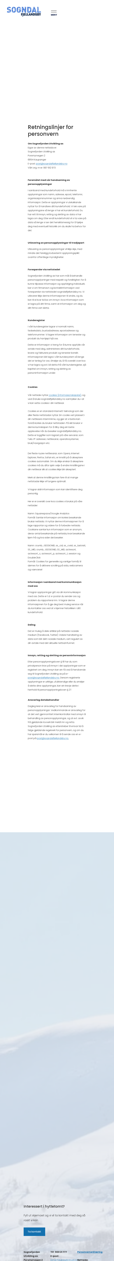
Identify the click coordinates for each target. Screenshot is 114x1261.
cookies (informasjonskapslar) (65, 395)
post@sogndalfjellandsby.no (51, 163)
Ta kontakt (34, 1231)
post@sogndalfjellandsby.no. (53, 738)
